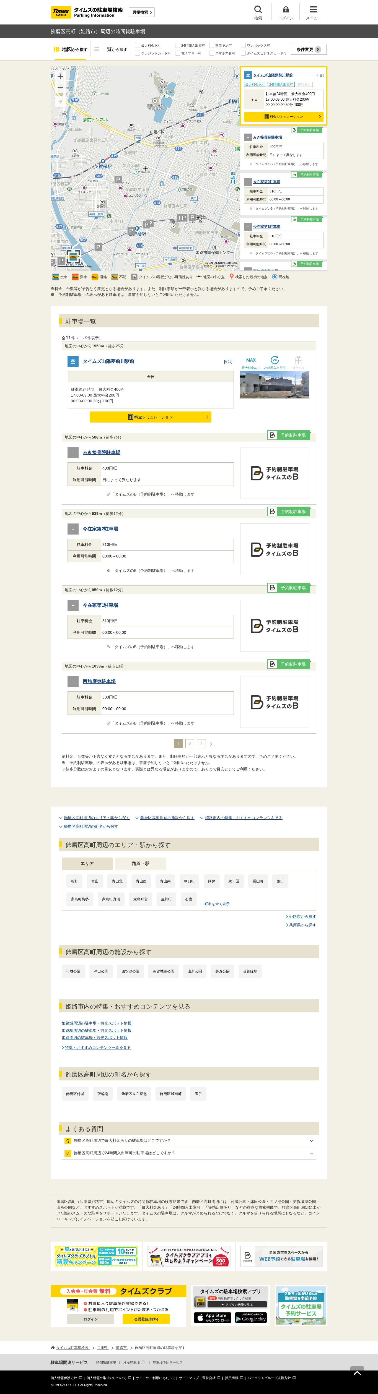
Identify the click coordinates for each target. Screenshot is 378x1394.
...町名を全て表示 (215, 904)
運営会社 (209, 1378)
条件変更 (308, 49)
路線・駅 (141, 863)
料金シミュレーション (286, 117)
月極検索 (140, 12)
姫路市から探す (302, 916)
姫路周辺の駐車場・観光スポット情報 (95, 1037)
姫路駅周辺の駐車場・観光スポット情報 (96, 1030)
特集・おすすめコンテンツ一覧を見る (98, 1047)
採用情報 (231, 1378)
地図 (74, 49)
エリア (87, 863)
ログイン (91, 1319)
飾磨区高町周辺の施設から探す (167, 817)
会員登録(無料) (146, 1319)
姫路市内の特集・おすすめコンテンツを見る (244, 817)
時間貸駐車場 (106, 1362)
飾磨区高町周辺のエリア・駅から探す (97, 817)
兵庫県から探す (302, 925)
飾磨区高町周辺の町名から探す (91, 826)
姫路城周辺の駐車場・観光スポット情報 (96, 1023)
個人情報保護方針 (64, 1378)
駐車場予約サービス (168, 1362)
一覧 (114, 49)
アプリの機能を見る (239, 1304)
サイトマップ (189, 1378)
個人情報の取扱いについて (106, 1378)
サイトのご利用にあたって (156, 1378)
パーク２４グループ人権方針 (269, 1378)
